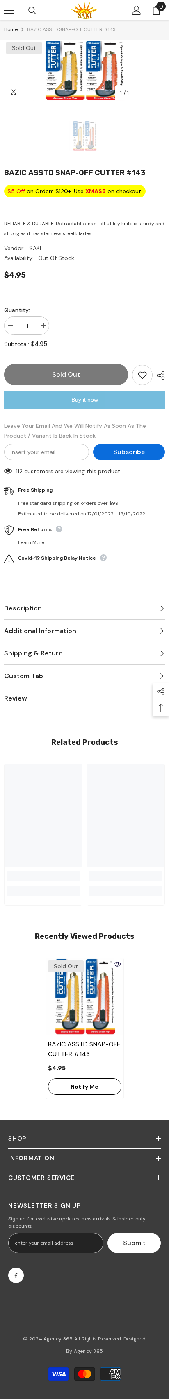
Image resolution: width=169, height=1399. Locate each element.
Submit (134, 1243)
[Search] (32, 11)
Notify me (84, 1086)
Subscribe (129, 451)
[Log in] (136, 10)
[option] (84, 70)
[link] (43, 876)
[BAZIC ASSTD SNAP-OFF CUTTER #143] (84, 996)
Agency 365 (58, 1339)
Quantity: (17, 310)
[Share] (159, 375)
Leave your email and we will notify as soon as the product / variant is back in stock (75, 430)
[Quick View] (117, 964)
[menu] (9, 10)
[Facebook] (16, 1275)
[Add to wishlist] (142, 375)
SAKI (35, 248)
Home (11, 29)
